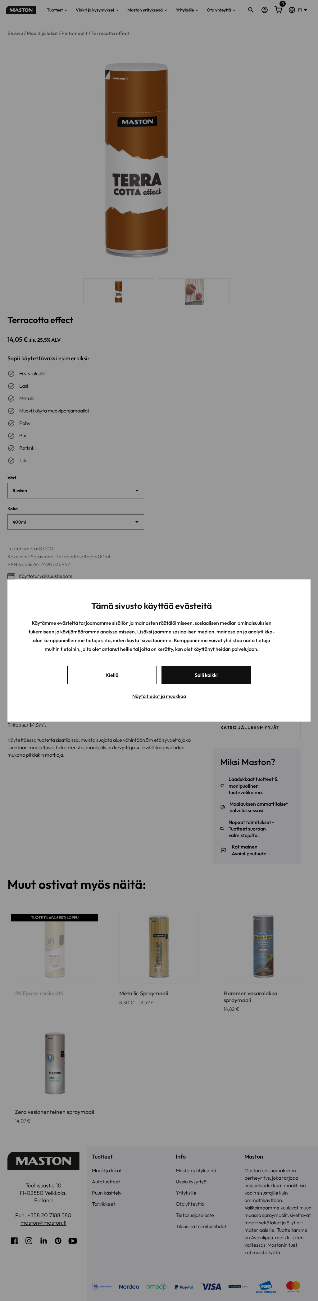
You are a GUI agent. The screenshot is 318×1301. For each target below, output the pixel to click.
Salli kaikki (206, 675)
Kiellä (112, 675)
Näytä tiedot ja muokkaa (159, 696)
